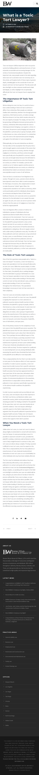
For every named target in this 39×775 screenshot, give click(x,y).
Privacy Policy (14, 770)
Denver (7, 711)
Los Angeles (8, 687)
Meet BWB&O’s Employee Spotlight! (15, 613)
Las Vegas (8, 691)
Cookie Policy (25, 770)
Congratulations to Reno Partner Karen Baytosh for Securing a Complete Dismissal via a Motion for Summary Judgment (19, 619)
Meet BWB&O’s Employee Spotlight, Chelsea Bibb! (19, 590)
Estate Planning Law (11, 666)
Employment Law (10, 647)
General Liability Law (11, 637)
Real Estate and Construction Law (14, 652)
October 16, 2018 (11, 24)
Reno (6, 706)
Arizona (7, 701)
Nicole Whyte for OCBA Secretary (14, 595)
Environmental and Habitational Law (15, 656)
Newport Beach (9, 682)
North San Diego (10, 716)
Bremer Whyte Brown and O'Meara (18, 26)
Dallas (7, 725)
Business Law (9, 642)
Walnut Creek (9, 720)
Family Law (8, 661)
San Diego (8, 696)
